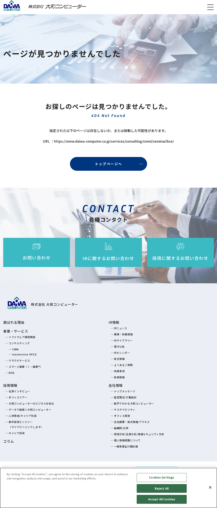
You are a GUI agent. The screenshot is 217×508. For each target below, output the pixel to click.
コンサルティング (19, 343)
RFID (11, 372)
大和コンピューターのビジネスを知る (31, 403)
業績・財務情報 (123, 334)
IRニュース (120, 328)
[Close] (210, 487)
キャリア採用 (17, 433)
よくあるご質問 (123, 365)
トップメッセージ (124, 391)
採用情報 (10, 385)
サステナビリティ (124, 409)
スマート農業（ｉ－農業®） (25, 366)
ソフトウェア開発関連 (22, 337)
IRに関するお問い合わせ (108, 258)
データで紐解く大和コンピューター (30, 409)
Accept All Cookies (161, 499)
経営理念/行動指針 (125, 397)
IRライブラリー (123, 340)
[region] (108, 488)
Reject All (162, 488)
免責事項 (119, 371)
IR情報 (113, 322)
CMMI (15, 349)
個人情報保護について (127, 440)
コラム (8, 441)
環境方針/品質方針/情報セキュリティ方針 (139, 434)
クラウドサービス (19, 360)
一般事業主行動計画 (126, 446)
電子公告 (119, 346)
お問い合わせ (37, 258)
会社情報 (115, 385)
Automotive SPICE (24, 354)
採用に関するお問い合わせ (180, 258)
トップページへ (108, 163)
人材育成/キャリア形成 (23, 415)
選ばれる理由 (14, 322)
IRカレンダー (122, 352)
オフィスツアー (18, 397)
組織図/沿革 (121, 428)
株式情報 (119, 359)
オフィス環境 (122, 415)
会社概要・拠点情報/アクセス (132, 422)
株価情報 (119, 377)
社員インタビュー (19, 391)
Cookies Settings (161, 477)
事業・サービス (15, 331)
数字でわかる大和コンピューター (134, 403)
